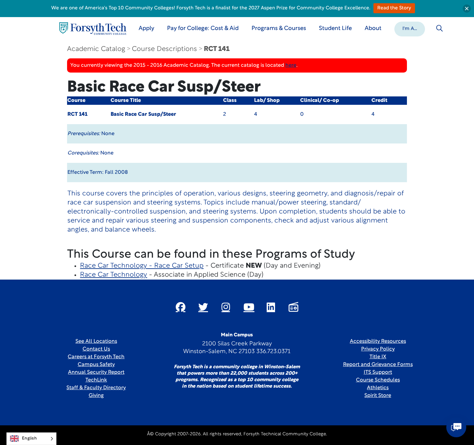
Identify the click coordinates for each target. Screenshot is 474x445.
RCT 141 (217, 49)
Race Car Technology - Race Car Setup (141, 265)
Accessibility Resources (378, 341)
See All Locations (96, 341)
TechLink (96, 380)
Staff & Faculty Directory (96, 388)
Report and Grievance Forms (378, 364)
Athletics (378, 388)
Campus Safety (96, 364)
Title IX (378, 357)
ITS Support (378, 372)
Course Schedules (378, 380)
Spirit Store (377, 395)
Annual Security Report (96, 372)
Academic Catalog (96, 49)
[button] (409, 28)
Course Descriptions (164, 49)
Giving (96, 395)
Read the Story (394, 8)
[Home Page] (92, 28)
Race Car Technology (113, 275)
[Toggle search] (439, 28)
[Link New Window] (180, 307)
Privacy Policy (378, 349)
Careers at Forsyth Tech (96, 357)
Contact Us (96, 349)
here (290, 65)
